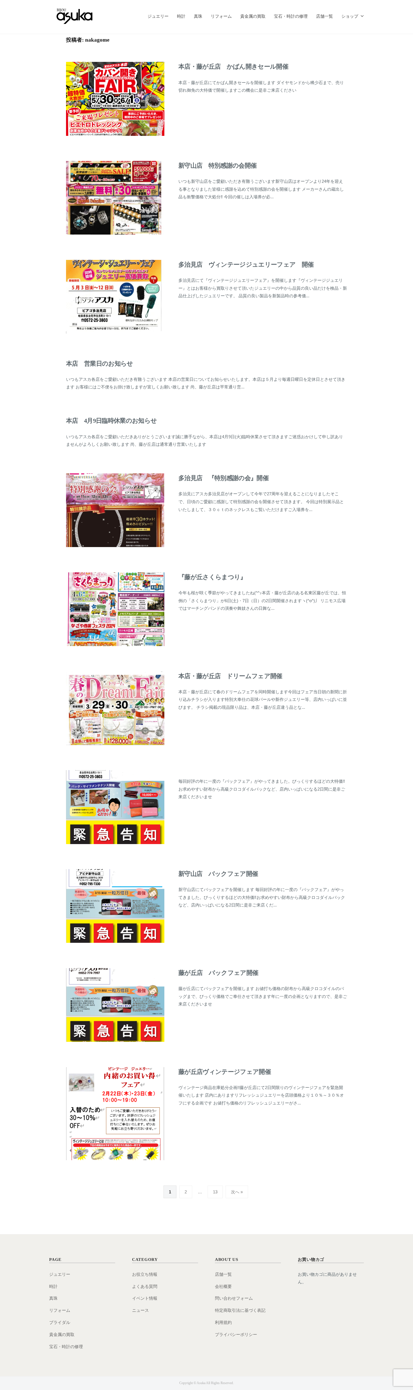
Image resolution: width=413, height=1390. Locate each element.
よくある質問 (144, 1286)
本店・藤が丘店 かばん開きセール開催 (233, 66)
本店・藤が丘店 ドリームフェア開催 (230, 676)
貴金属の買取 (253, 16)
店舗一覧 (324, 16)
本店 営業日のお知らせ (99, 363)
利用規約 (223, 1322)
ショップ (349, 16)
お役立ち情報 (144, 1274)
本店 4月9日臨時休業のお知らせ (111, 420)
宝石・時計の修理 (291, 16)
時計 (181, 16)
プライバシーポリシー (236, 1334)
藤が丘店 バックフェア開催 (218, 972)
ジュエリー (158, 16)
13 (215, 1191)
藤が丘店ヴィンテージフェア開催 (224, 1071)
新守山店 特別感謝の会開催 (217, 165)
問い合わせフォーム (234, 1298)
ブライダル (59, 1322)
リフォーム (221, 16)
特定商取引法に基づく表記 (240, 1310)
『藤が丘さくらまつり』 (212, 577)
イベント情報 (144, 1298)
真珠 (198, 16)
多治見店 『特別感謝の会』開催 (223, 478)
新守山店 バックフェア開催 (218, 873)
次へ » (237, 1191)
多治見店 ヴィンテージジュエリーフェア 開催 (246, 264)
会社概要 (223, 1286)
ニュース (140, 1310)
